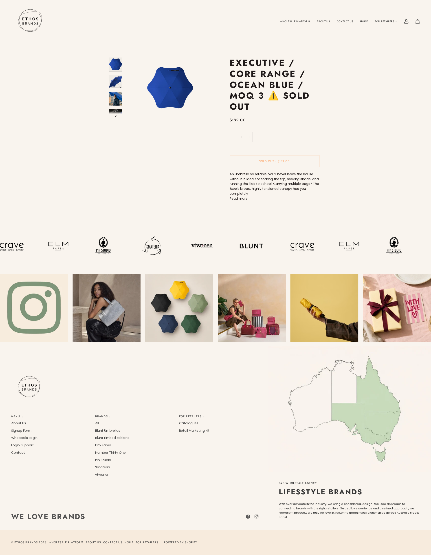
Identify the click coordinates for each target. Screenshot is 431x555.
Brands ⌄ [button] (103, 416)
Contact (18, 452)
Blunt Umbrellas (107, 430)
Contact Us (112, 542)
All (97, 423)
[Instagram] (257, 517)
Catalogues (188, 423)
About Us (18, 423)
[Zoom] (170, 87)
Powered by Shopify (180, 542)
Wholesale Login (24, 438)
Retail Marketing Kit (194, 430)
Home (129, 542)
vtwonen (102, 474)
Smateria (102, 467)
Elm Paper (103, 445)
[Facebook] (248, 517)
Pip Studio (103, 460)
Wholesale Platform (66, 542)
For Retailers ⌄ (149, 542)
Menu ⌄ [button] (17, 416)
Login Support (22, 445)
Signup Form (21, 430)
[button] (386, 21)
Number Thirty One (110, 452)
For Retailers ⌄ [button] (192, 416)
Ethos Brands (26, 542)
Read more (239, 198)
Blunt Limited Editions (112, 438)
